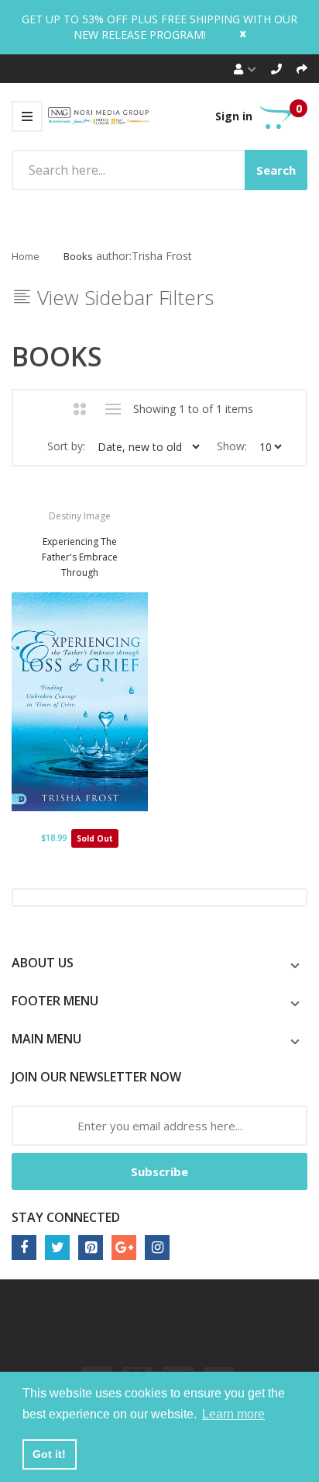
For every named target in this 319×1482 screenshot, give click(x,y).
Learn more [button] (233, 1414)
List (113, 409)
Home (25, 256)
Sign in (233, 116)
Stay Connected (66, 1217)
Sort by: (66, 446)
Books (78, 256)
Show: (232, 446)
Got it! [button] (49, 1454)
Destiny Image (80, 515)
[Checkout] (302, 68)
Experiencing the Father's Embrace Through (80, 557)
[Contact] (276, 68)
